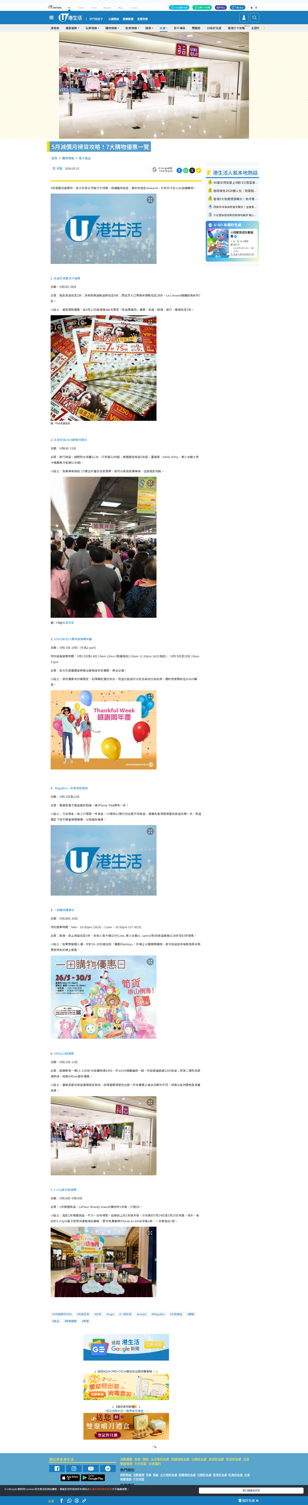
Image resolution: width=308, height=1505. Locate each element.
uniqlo (142, 1314)
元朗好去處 (199, 1459)
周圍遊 (196, 28)
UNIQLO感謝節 (64, 1053)
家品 (56, 1321)
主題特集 (257, 28)
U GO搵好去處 (181, 7)
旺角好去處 (233, 1459)
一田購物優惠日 (64, 910)
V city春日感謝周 (65, 1189)
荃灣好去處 (216, 1459)
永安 (98, 1314)
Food (94, 7)
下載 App (239, 7)
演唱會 (55, 28)
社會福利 (155, 1463)
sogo (111, 1314)
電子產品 (85, 158)
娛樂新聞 (128, 19)
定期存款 (142, 19)
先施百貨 (83, 1314)
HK (69, 7)
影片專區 (179, 28)
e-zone (133, 7)
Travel (81, 7)
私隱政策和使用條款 (100, 1489)
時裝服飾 (71, 1321)
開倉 (146, 1459)
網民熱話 (126, 1475)
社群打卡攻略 (203, 7)
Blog (120, 7)
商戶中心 (221, 7)
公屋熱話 (113, 19)
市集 (137, 1459)
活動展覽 (126, 1459)
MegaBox (159, 1314)
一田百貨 (126, 1314)
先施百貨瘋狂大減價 (67, 278)
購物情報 (68, 158)
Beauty (107, 7)
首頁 (54, 158)
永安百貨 (69, 622)
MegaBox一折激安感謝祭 (71, 788)
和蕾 (59, 168)
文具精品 (176, 1314)
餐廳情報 (126, 1463)
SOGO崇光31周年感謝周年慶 (73, 639)
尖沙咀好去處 (160, 1459)
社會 (246, 1459)
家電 (86, 1321)
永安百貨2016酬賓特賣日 (70, 440)
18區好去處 (214, 28)
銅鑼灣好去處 (180, 1459)
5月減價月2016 (63, 1314)
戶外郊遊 (140, 1463)
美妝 (191, 1314)
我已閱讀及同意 (251, 1490)
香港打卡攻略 (236, 28)
